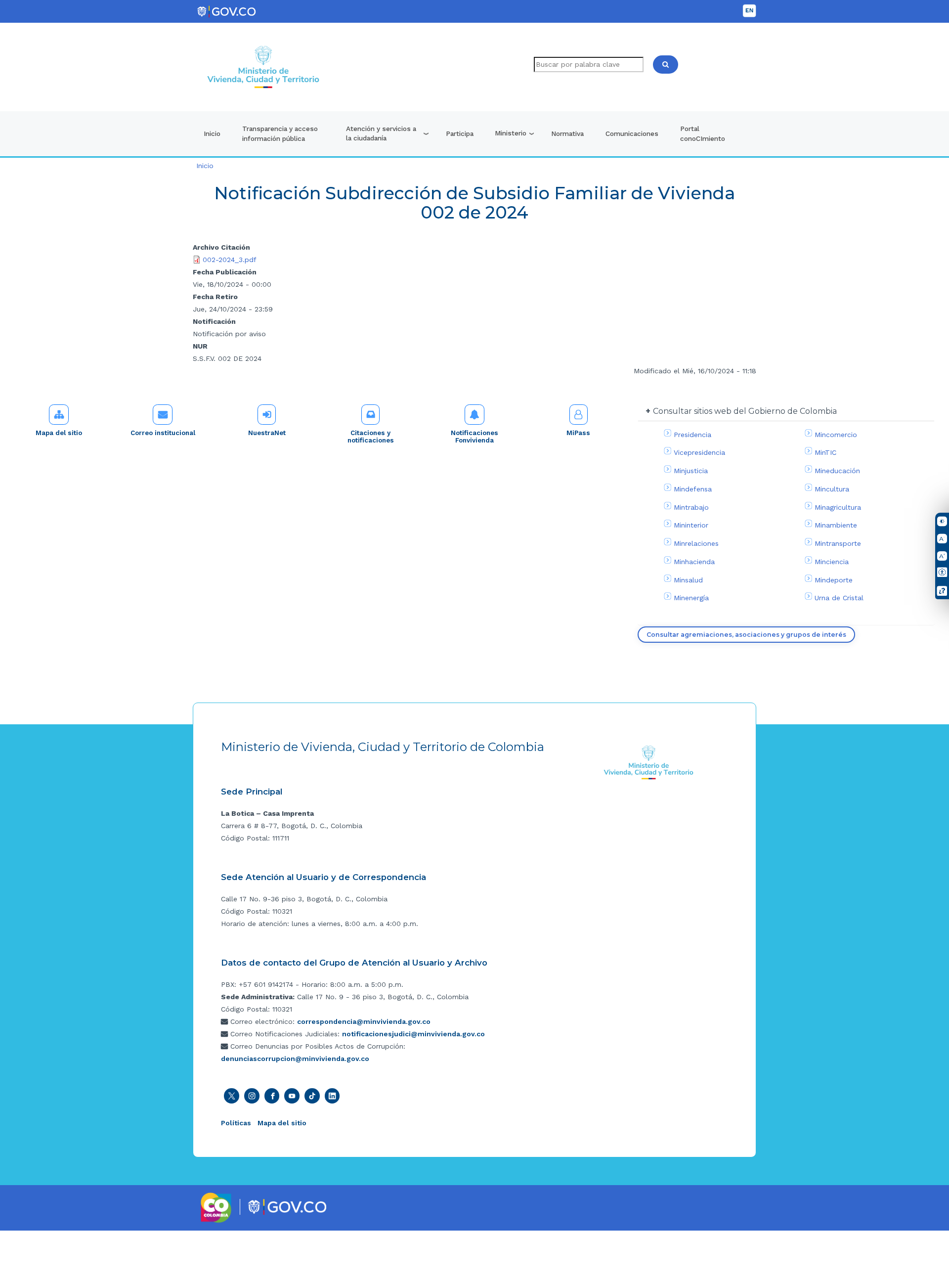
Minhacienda (694, 562)
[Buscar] (665, 64)
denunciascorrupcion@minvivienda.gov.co (295, 1058)
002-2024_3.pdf (230, 260)
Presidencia (692, 435)
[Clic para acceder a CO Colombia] (216, 1207)
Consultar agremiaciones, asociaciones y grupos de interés (746, 634)
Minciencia (832, 562)
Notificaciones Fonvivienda (474, 436)
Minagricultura (838, 507)
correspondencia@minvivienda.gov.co (364, 1021)
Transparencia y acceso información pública (280, 133)
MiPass (578, 433)
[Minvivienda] (648, 761)
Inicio (212, 133)
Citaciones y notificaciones (370, 436)
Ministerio (510, 133)
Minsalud (688, 580)
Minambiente (836, 525)
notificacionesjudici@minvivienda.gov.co (413, 1034)
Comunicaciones (631, 133)
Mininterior (691, 525)
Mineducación (837, 471)
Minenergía (691, 598)
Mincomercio (836, 435)
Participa (460, 133)
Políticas (236, 1123)
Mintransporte (838, 543)
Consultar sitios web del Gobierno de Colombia (745, 411)
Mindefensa (693, 489)
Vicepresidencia (699, 452)
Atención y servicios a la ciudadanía (381, 133)
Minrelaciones (696, 543)
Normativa (567, 133)
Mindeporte (834, 580)
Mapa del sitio (59, 433)
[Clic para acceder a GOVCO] (287, 1206)
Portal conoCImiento (702, 133)
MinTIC (825, 452)
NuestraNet (267, 433)
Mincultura (832, 489)
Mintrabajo (691, 507)
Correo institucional (162, 433)
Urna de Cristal (839, 598)
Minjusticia (691, 471)
